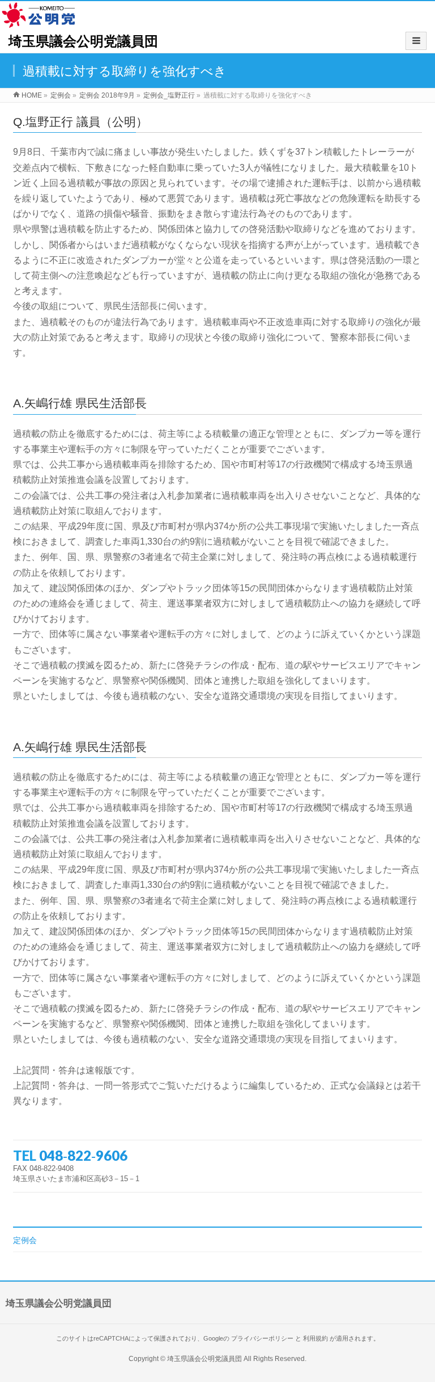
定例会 (25, 1240)
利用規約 (315, 1338)
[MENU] (416, 41)
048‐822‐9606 (83, 1155)
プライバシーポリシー (262, 1338)
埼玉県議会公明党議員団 (83, 41)
